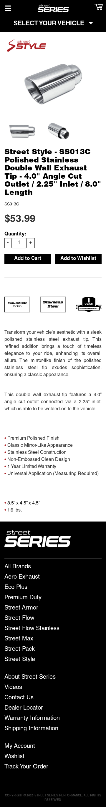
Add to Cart (27, 258)
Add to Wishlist (78, 258)
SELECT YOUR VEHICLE (50, 24)
